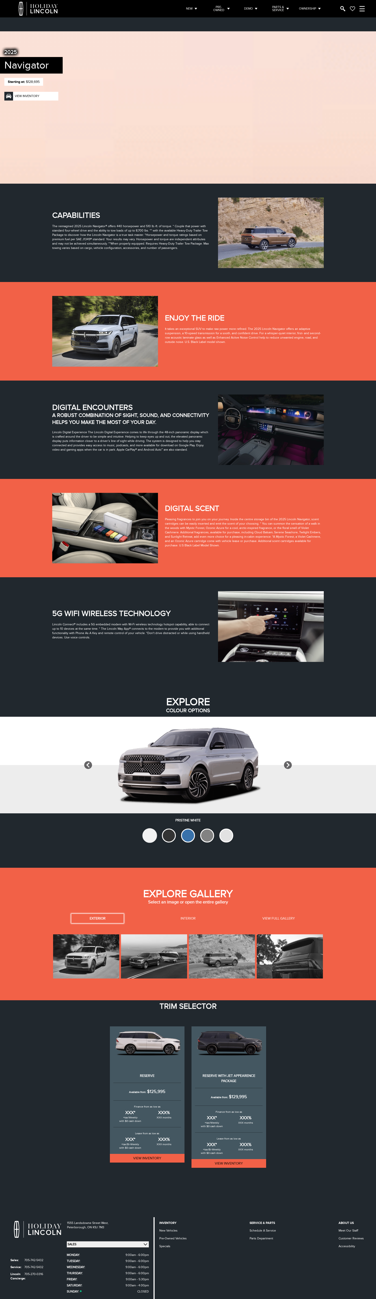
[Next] (288, 765)
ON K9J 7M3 (95, 1227)
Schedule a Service (263, 1230)
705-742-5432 (33, 1260)
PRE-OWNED (218, 8)
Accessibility (347, 1246)
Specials (164, 1246)
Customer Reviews (351, 1238)
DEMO (248, 8)
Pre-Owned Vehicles (173, 1238)
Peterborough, (77, 1227)
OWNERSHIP (307, 8)
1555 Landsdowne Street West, (87, 1223)
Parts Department (261, 1238)
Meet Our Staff (348, 1230)
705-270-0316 (33, 1274)
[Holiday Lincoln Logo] (38, 9)
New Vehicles (168, 1230)
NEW (189, 8)
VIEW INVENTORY (147, 1158)
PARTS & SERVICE (278, 8)
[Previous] (88, 765)
